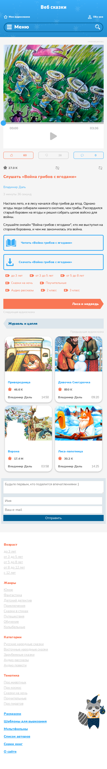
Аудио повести (15, 665)
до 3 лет (10, 551)
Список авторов (17, 736)
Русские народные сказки (24, 644)
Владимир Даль (14, 187)
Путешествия (14, 616)
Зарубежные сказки (19, 654)
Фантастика (13, 595)
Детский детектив (18, 600)
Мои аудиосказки (19, 16)
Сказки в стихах (16, 611)
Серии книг (13, 744)
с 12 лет (10, 572)
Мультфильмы (16, 729)
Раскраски (12, 714)
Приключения (14, 605)
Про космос (12, 687)
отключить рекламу (96, 41)
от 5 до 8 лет (13, 562)
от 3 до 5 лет (13, 556)
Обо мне (98, 16)
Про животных (15, 682)
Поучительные (15, 698)
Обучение (11, 621)
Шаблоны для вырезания (25, 721)
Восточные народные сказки (26, 649)
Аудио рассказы (16, 660)
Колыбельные (14, 627)
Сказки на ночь (15, 693)
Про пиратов (13, 703)
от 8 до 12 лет (14, 567)
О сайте (10, 751)
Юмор (8, 589)
